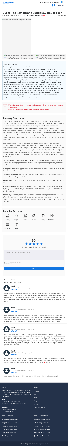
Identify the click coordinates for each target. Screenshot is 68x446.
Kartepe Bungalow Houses (42, 429)
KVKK (35, 397)
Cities (56, 2)
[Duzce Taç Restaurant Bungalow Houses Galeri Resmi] (18, 55)
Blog (40, 2)
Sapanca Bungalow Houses (42, 419)
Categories (47, 2)
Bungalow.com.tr (43, 443)
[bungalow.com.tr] (8, 3)
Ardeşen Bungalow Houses (42, 432)
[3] (15, 262)
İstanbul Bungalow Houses (10, 429)
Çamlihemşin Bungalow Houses (43, 436)
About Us (36, 391)
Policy (35, 394)
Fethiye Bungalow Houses (41, 423)
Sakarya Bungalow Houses (10, 419)
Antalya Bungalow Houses (10, 426)
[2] (13, 262)
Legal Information (39, 407)
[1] (11, 262)
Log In (34, 268)
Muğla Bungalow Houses (9, 423)
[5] (20, 262)
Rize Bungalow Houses (9, 436)
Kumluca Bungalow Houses (42, 426)
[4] (17, 262)
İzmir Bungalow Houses (9, 432)
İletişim (36, 404)
